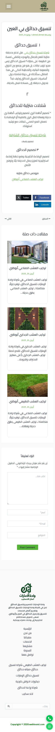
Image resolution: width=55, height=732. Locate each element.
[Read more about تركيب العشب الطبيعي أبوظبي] (27, 385)
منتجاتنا (27, 637)
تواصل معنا (28, 655)
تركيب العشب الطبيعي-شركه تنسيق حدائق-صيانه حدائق (27, 667)
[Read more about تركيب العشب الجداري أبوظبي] (27, 318)
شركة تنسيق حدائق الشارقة (27, 135)
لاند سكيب (27, 693)
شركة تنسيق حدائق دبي (36, 52)
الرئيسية (27, 628)
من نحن (27, 633)
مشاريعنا (27, 646)
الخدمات (27, 641)
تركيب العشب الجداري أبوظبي (27, 334)
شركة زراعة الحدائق (27, 687)
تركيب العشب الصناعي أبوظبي (27, 179)
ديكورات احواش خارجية (27, 681)
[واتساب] (49, 726)
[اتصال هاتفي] (49, 718)
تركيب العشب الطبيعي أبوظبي (27, 401)
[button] (8, 6)
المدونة (27, 650)
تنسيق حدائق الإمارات (27, 675)
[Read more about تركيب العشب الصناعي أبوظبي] (27, 252)
